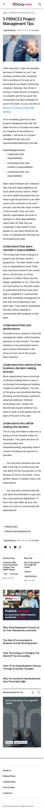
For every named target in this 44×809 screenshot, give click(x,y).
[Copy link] (20, 547)
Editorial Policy (9, 776)
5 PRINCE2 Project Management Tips (17, 531)
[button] (4, 4)
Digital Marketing (9, 30)
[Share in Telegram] (15, 547)
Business (28, 572)
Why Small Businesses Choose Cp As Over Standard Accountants (21, 629)
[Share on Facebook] (5, 547)
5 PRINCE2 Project (10, 527)
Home (5, 13)
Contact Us (7, 793)
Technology (14, 574)
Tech (5, 574)
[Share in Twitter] (10, 547)
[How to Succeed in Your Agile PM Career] (22, 722)
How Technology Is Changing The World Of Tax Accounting (21, 654)
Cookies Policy (9, 782)
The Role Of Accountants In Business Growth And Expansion (20, 642)
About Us (7, 770)
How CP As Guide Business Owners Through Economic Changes (22, 667)
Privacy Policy (9, 787)
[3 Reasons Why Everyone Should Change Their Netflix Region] (12, 569)
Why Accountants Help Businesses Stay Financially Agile (21, 680)
